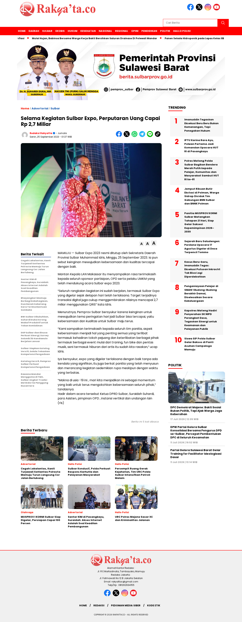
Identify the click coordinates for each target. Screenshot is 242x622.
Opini (134, 31)
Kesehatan (88, 31)
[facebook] (191, 9)
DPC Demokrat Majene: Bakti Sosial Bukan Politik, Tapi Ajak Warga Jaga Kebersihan (196, 410)
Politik (165, 31)
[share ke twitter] (127, 136)
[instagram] (209, 9)
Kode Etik (153, 605)
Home (22, 31)
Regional (121, 31)
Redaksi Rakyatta (41, 133)
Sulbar (47, 31)
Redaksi (98, 605)
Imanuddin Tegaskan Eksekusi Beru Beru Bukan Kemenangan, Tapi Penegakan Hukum (201, 125)
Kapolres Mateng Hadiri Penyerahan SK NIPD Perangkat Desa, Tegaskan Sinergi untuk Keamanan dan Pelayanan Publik (200, 320)
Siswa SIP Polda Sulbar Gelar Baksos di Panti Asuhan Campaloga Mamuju (199, 344)
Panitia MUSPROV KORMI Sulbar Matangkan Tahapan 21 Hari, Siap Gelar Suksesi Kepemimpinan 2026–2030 (200, 222)
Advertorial (40, 108)
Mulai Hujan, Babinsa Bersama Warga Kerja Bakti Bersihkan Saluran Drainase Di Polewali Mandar (80, 38)
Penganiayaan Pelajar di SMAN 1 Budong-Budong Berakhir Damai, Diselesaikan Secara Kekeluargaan (201, 293)
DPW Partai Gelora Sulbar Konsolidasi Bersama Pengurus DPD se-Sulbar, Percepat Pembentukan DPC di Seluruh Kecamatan (196, 432)
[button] (141, 244)
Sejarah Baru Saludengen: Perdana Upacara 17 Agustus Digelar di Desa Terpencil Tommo (202, 246)
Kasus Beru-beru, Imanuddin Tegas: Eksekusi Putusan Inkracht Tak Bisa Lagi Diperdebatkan (202, 269)
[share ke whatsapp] (135, 136)
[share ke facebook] (120, 136)
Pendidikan (149, 31)
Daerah (34, 31)
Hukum (72, 31)
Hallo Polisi (182, 31)
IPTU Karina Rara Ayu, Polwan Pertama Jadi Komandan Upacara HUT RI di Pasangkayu (201, 145)
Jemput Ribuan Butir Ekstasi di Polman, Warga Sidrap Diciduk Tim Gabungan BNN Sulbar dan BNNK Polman (201, 196)
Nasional (105, 31)
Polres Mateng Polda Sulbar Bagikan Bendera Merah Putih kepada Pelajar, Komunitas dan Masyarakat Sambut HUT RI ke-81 (201, 170)
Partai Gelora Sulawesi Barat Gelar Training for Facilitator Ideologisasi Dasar (195, 453)
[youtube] (217, 9)
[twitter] (200, 9)
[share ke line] (151, 136)
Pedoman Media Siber (125, 605)
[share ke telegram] (143, 136)
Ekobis (60, 31)
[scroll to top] (232, 616)
